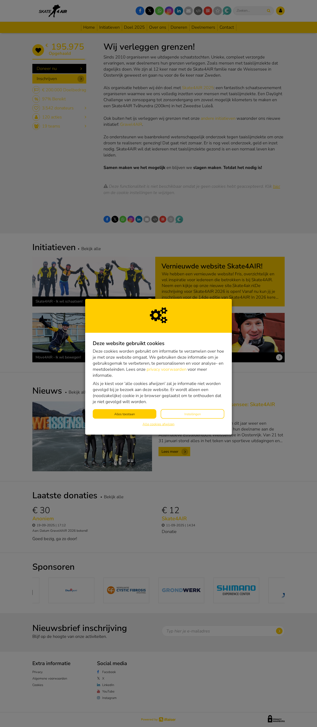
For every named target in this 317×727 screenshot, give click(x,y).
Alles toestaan (124, 414)
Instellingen (192, 414)
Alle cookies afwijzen (158, 424)
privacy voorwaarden (167, 369)
